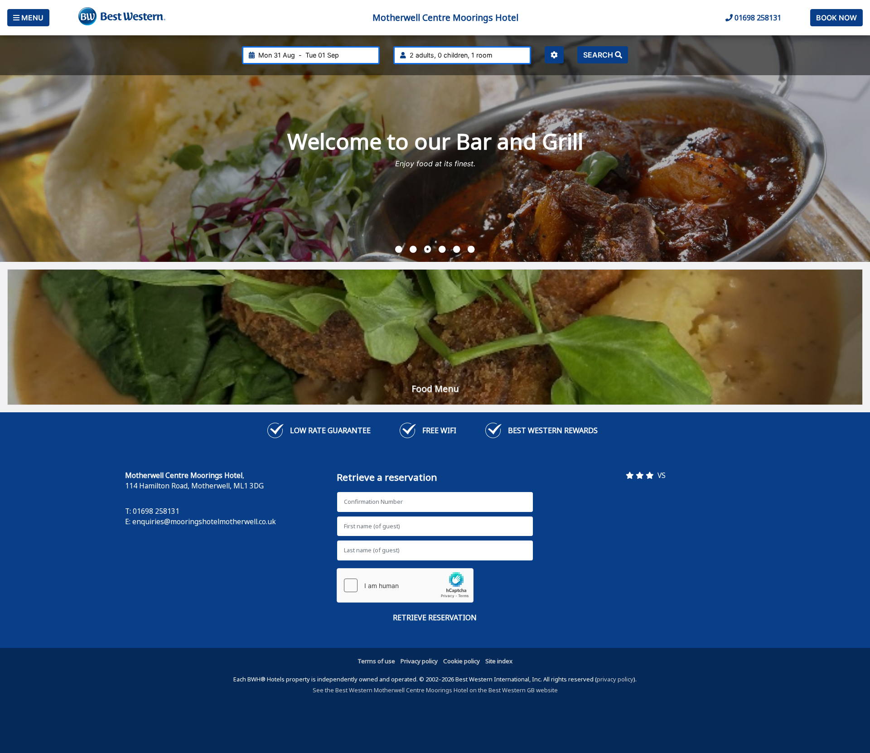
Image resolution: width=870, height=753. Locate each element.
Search (599, 54)
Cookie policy (461, 661)
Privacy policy (419, 661)
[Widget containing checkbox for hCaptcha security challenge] (405, 585)
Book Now (836, 17)
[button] (398, 249)
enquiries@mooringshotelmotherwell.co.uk (204, 521)
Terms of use (376, 661)
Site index (498, 661)
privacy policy (615, 679)
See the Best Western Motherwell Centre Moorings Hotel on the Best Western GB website (435, 690)
